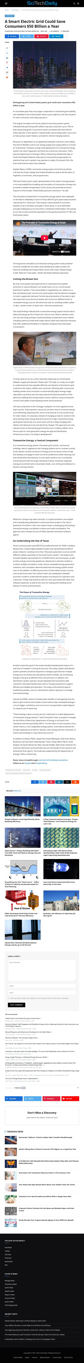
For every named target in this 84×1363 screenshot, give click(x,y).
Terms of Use (68, 1357)
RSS (6, 1265)
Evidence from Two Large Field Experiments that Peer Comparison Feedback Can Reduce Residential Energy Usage (42, 1071)
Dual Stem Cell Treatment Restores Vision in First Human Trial (44, 1173)
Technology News (11, 1305)
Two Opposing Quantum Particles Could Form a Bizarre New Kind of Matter (32, 1330)
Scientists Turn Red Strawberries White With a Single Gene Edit (45, 1196)
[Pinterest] (7, 63)
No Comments (55, 31)
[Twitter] (7, 53)
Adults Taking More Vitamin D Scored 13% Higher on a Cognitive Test (47, 1149)
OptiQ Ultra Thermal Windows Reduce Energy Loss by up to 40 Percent (21, 944)
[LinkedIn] (7, 58)
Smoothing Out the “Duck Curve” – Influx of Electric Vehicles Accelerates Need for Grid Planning (22, 884)
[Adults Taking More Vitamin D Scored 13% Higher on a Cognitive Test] (11, 1152)
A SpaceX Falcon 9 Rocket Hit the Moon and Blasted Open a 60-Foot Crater (46, 1209)
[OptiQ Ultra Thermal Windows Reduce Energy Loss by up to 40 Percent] (23, 930)
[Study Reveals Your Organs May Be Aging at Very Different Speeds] (11, 1223)
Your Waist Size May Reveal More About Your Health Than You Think (47, 1184)
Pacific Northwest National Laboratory (18, 773)
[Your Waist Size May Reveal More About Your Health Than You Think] (11, 1187)
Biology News (10, 1281)
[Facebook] (7, 48)
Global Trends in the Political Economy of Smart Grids (22, 1018)
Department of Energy (13, 770)
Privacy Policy (56, 1357)
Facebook (8, 1247)
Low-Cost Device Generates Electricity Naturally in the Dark (59, 883)
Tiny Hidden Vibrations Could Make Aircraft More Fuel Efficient (28, 1325)
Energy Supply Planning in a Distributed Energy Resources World (26, 1057)
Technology (10, 16)
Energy (34, 770)
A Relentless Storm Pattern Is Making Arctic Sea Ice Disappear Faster (30, 1339)
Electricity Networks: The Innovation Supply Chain (21, 1038)
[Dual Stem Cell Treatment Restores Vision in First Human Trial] (11, 1175)
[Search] (78, 3)
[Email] (7, 72)
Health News (9, 1291)
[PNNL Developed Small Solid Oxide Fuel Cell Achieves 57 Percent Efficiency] (23, 900)
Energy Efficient (45, 770)
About (27, 1357)
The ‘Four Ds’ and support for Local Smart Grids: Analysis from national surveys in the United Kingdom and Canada (41, 1043)
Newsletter (9, 1261)
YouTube (8, 1254)
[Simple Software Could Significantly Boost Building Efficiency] (23, 806)
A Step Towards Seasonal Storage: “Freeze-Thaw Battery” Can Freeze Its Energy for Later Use (60, 821)
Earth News (9, 1288)
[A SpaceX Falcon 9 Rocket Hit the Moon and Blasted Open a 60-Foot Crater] (11, 1211)
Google (27, 763)
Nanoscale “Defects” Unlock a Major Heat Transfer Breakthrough (45, 1137)
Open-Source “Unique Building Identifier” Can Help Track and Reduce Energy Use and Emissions (23, 853)
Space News (9, 1302)
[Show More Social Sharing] (66, 36)
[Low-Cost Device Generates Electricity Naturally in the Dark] (61, 869)
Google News (41, 763)
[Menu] (6, 3)
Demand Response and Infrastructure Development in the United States (28, 1032)
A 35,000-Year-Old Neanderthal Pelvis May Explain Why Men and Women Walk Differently (49, 1162)
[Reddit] (7, 77)
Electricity (26, 770)
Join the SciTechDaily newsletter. (53, 760)
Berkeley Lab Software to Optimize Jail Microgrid (59, 914)
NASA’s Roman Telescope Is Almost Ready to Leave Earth (25, 1321)
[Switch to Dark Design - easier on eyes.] (74, 3)
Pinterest (8, 1258)
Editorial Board (45, 1357)
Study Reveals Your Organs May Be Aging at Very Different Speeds (46, 1220)
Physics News (10, 1295)
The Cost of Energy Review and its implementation (21, 1078)
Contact (34, 1357)
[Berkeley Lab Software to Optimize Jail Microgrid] (61, 900)
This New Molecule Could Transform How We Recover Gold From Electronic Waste (35, 1335)
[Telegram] (7, 67)
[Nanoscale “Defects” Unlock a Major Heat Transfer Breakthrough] (11, 1140)
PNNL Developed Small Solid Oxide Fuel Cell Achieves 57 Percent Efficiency (21, 914)
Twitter (7, 1251)
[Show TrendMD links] (78, 1087)
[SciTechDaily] (42, 3)
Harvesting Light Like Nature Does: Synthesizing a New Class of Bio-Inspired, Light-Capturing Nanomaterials (60, 853)
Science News (10, 1298)
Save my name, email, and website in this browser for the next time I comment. (39, 998)
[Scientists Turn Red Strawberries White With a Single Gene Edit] (11, 1199)
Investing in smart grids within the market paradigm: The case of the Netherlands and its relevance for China (39, 1051)
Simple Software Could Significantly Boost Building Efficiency (22, 820)
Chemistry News (11, 1284)
